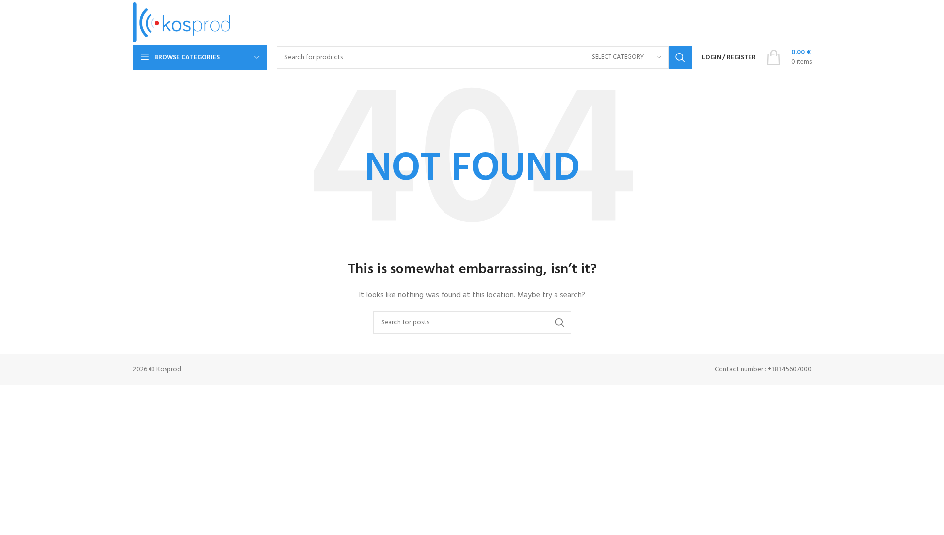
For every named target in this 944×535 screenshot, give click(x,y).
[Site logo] (181, 22)
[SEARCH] (680, 57)
